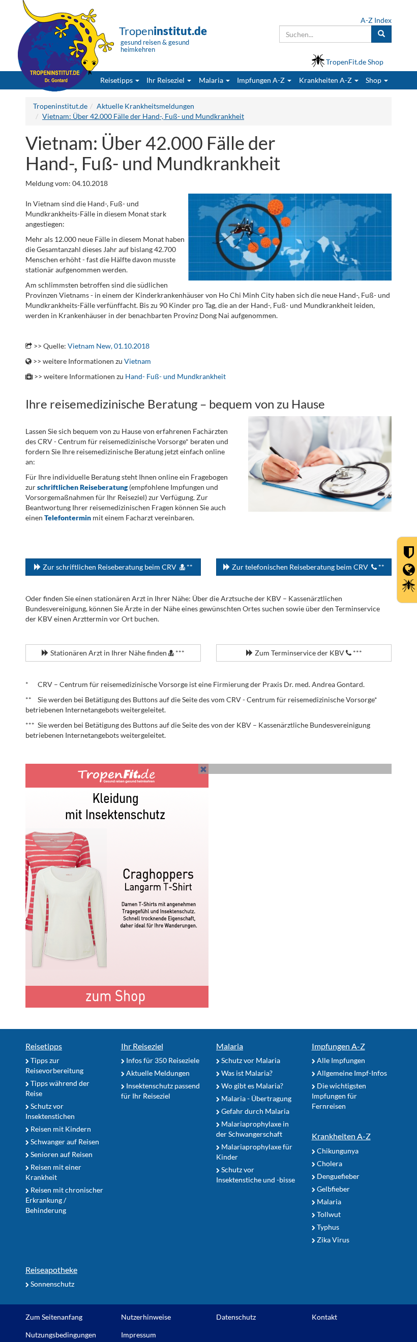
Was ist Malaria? (246, 1073)
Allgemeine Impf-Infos (351, 1073)
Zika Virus (332, 1239)
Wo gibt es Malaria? (251, 1085)
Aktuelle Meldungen (157, 1073)
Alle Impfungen (340, 1060)
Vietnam (137, 361)
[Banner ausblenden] (203, 768)
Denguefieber (337, 1176)
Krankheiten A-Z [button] (326, 80)
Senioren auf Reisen (61, 1154)
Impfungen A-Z (338, 1046)
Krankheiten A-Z (341, 1136)
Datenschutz (236, 1317)
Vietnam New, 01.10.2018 (109, 345)
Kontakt (324, 1317)
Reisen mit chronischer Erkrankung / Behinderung (64, 1199)
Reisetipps (43, 1046)
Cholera (328, 1163)
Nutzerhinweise (146, 1317)
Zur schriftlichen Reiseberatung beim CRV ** (117, 567)
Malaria (229, 1046)
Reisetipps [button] (117, 80)
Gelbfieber (332, 1188)
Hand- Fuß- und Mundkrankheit (175, 376)
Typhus (327, 1227)
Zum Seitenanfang (53, 1317)
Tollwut (328, 1214)
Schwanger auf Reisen (64, 1141)
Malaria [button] (212, 80)
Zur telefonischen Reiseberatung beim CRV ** (307, 567)
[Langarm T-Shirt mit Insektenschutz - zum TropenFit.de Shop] (208, 886)
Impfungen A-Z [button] (261, 80)
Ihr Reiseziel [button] (166, 80)
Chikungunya (337, 1150)
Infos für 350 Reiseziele (162, 1060)
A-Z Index (376, 20)
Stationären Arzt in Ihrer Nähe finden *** (117, 652)
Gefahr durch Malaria (254, 1111)
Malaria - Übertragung (255, 1098)
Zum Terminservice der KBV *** (307, 652)
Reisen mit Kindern (60, 1129)
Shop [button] (373, 80)
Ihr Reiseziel (142, 1046)
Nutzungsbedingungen (60, 1334)
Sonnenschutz (51, 1283)
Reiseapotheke (51, 1269)
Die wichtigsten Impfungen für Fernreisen (339, 1095)
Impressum (138, 1334)
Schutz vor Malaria (250, 1060)
